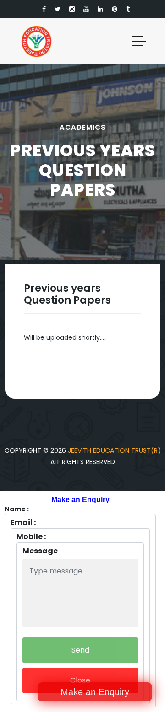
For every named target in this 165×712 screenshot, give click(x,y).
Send (80, 650)
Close (80, 680)
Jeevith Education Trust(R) (114, 450)
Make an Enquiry (94, 692)
